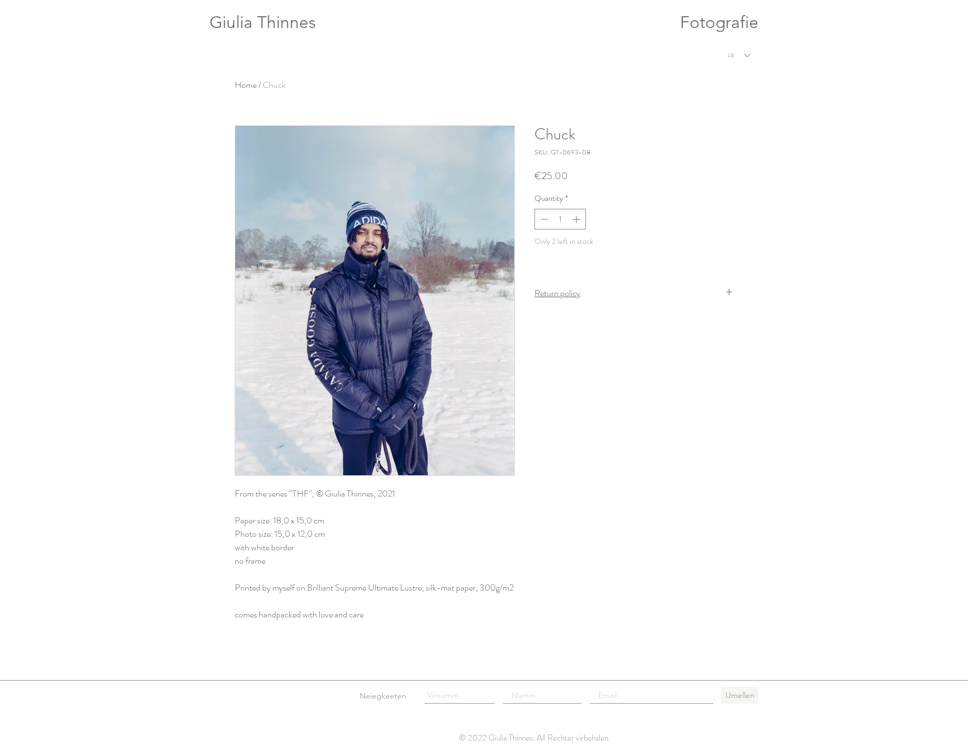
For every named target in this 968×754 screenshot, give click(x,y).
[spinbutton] (560, 219)
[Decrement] (543, 219)
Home (246, 84)
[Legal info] (228, 695)
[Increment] (577, 219)
